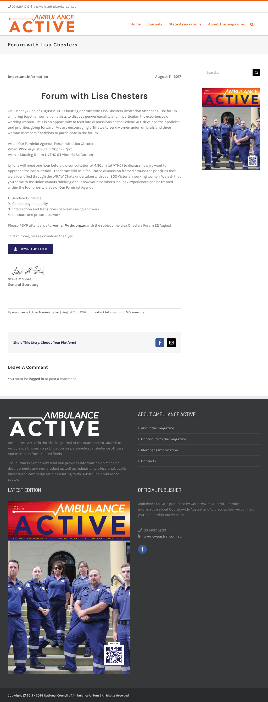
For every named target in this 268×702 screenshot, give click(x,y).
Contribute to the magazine (163, 439)
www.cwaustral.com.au (163, 536)
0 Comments (135, 312)
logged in (36, 379)
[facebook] (142, 549)
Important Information (106, 312)
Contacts (148, 461)
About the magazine (157, 428)
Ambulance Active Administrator (35, 312)
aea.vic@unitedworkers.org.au (55, 6)
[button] (252, 24)
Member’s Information (159, 450)
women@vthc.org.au (69, 225)
